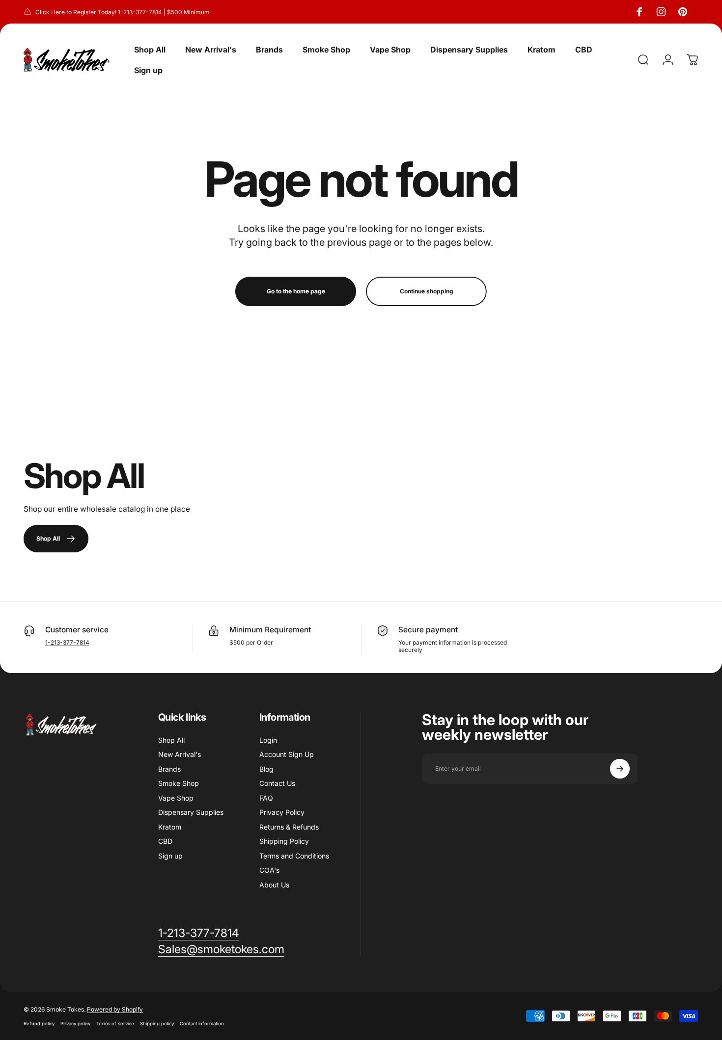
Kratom (169, 827)
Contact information (202, 1023)
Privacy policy (75, 1023)
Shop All (171, 740)
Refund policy (39, 1023)
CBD (165, 841)
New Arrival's (179, 754)
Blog (266, 769)
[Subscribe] (620, 769)
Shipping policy (157, 1023)
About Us (274, 885)
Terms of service (115, 1023)
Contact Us (277, 783)
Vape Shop (176, 798)
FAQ (266, 798)
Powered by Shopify (115, 1009)
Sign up (170, 856)
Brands (169, 769)
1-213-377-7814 (67, 642)
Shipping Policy (284, 841)
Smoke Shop (178, 783)
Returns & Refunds (289, 827)
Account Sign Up (286, 754)
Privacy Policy (282, 812)
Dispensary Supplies (190, 812)
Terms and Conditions (294, 856)
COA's (269, 870)
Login (268, 740)
